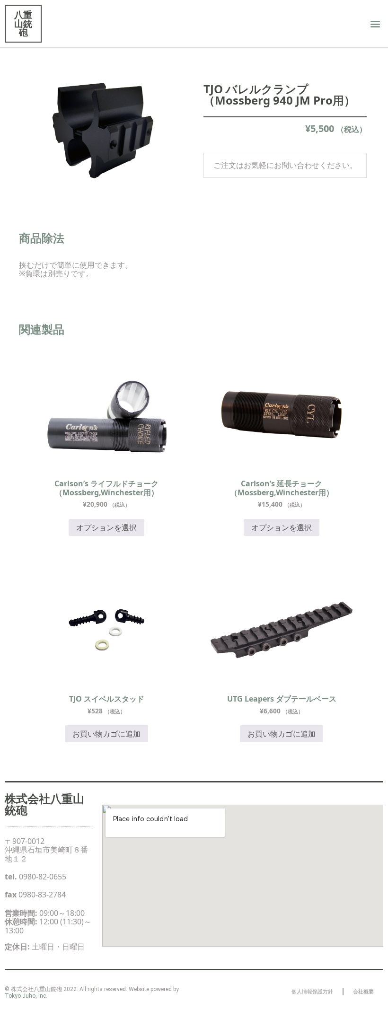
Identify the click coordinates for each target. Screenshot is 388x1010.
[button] (375, 24)
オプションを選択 (106, 527)
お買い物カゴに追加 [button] (106, 734)
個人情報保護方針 (312, 991)
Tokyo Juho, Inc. (26, 995)
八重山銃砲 (23, 23)
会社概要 (363, 991)
